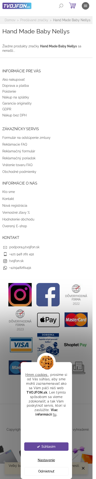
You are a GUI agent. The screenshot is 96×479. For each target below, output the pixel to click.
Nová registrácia (14, 205)
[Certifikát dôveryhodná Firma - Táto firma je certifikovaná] (76, 294)
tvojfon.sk (16, 261)
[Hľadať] (61, 5)
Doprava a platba (15, 85)
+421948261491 (20, 267)
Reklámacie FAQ (14, 144)
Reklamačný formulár (18, 151)
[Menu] (85, 5)
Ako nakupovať (13, 79)
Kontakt (8, 199)
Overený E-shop (14, 226)
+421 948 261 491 (21, 254)
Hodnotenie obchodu (18, 219)
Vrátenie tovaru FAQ (17, 165)
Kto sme (8, 192)
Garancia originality (17, 103)
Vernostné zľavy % (16, 212)
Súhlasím (48, 446)
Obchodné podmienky (19, 172)
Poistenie (9, 91)
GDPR (6, 109)
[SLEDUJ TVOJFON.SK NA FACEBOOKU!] (48, 294)
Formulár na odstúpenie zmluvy (26, 138)
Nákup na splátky (15, 97)
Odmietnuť (46, 471)
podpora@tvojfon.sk (24, 247)
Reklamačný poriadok (18, 158)
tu (54, 414)
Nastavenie (46, 460)
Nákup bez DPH (14, 115)
